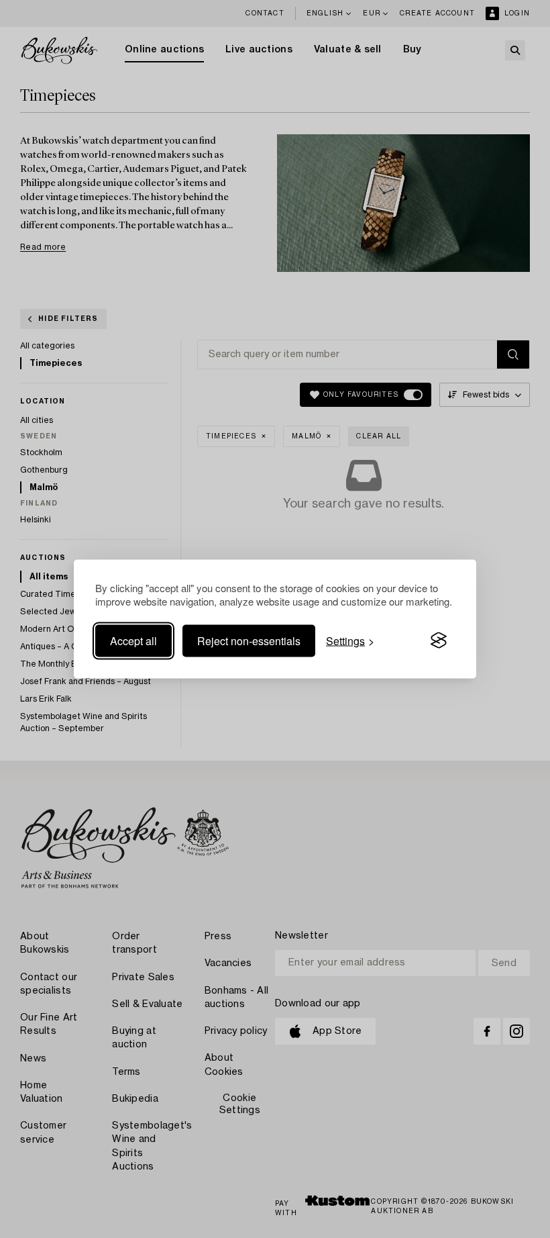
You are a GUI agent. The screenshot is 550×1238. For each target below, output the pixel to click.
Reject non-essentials (248, 640)
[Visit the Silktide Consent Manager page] (439, 640)
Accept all (133, 640)
